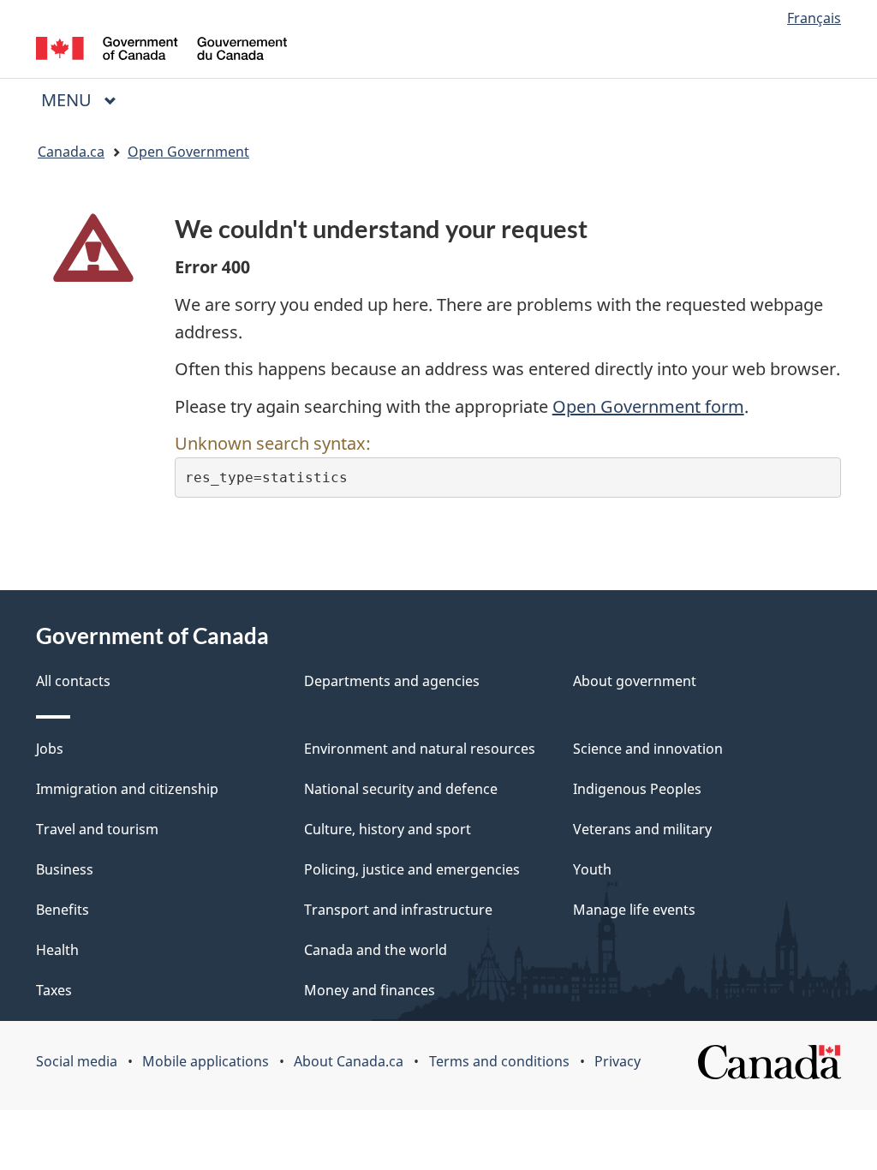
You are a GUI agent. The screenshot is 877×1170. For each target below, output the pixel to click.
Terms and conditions (499, 1061)
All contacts (73, 681)
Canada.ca (71, 151)
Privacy (617, 1061)
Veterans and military (642, 829)
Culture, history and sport (387, 829)
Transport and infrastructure (398, 909)
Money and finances (369, 990)
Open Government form (648, 406)
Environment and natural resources (419, 748)
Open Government (188, 151)
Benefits (62, 909)
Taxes (54, 990)
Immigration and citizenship (127, 788)
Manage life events (634, 909)
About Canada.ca (348, 1061)
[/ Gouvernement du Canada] (161, 51)
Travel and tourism (97, 829)
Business (64, 869)
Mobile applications (205, 1061)
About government (634, 681)
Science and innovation (648, 748)
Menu (68, 99)
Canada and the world (375, 949)
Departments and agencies (392, 681)
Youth (592, 869)
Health (57, 949)
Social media (76, 1061)
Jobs (49, 748)
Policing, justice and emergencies (412, 869)
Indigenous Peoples (637, 788)
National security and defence (401, 788)
